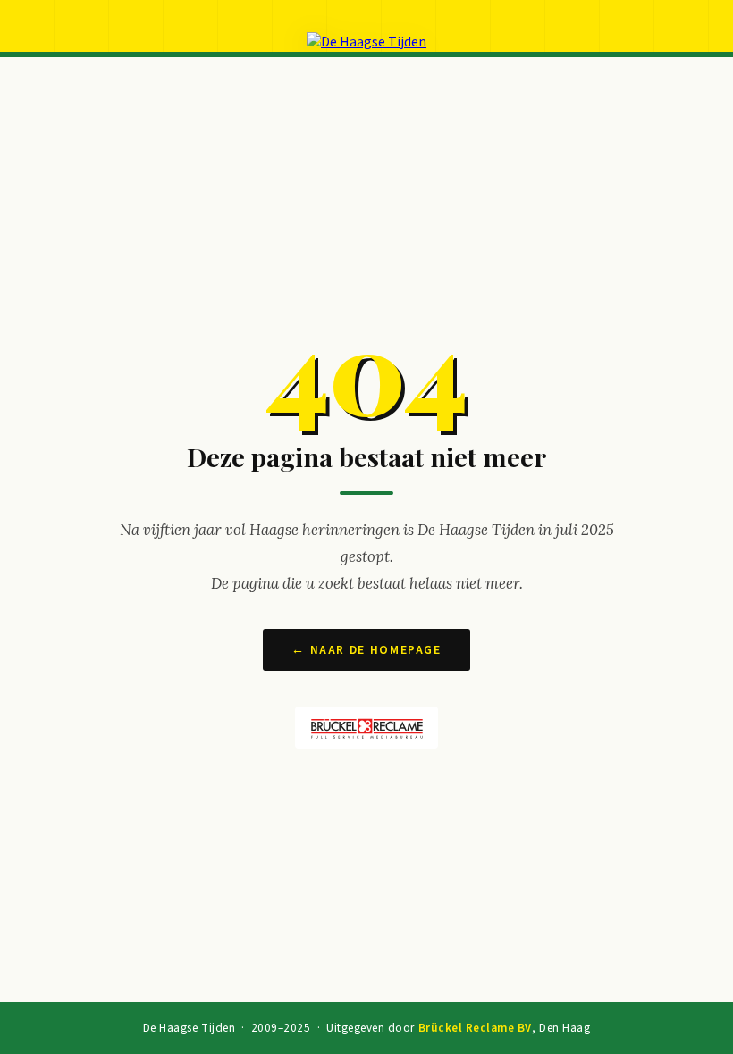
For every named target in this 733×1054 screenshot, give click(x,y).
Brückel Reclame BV (475, 1028)
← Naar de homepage (366, 649)
